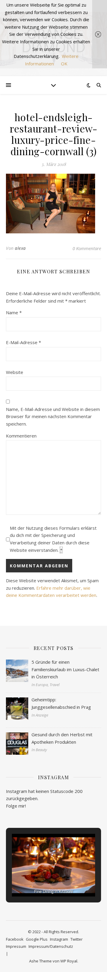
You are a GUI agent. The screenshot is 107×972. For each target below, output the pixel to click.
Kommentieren (21, 436)
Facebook (14, 939)
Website (14, 372)
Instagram (59, 939)
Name (14, 312)
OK (64, 64)
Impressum (16, 946)
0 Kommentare (87, 248)
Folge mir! (16, 806)
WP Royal (68, 961)
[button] (39, 880)
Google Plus (37, 939)
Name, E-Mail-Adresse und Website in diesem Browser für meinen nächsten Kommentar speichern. (53, 416)
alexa (20, 248)
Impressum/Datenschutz (51, 946)
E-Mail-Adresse (23, 342)
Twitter (76, 939)
